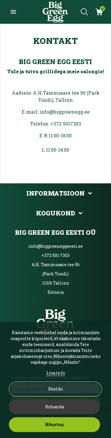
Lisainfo (55, 373)
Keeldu (55, 389)
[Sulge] (99, 39)
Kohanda (54, 407)
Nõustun (54, 424)
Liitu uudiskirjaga (55, 233)
